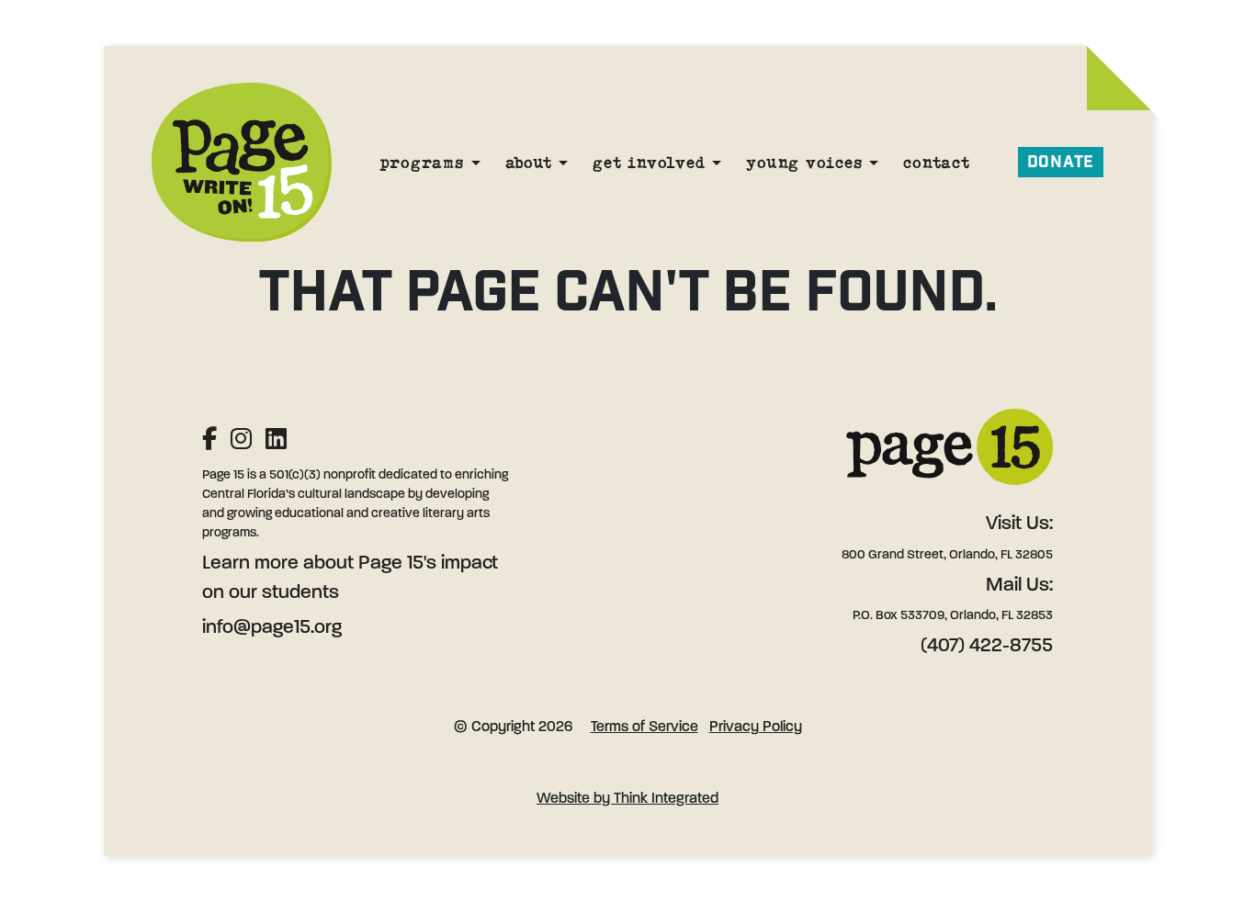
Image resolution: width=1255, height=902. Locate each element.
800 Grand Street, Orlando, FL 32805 (947, 555)
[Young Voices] (874, 162)
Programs (421, 162)
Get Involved (649, 162)
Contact (936, 162)
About (528, 162)
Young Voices (804, 162)
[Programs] (476, 162)
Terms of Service (644, 727)
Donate (1061, 162)
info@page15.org (272, 627)
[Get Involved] (716, 162)
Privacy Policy (755, 727)
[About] (563, 162)
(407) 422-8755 (987, 646)
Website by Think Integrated (627, 799)
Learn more (250, 563)
